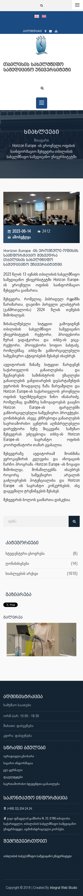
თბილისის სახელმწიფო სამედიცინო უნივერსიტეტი (37, 856)
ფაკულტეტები (13, 777)
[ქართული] (38, 16)
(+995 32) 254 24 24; (19, 808)
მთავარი (41, 140)
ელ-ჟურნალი (13, 770)
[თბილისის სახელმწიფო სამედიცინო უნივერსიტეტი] (41, 639)
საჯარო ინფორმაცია (18, 763)
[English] (45, 16)
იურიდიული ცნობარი (18, 756)
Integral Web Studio (63, 888)
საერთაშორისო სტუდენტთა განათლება (31, 784)
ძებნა (74, 521)
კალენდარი (32, 31)
